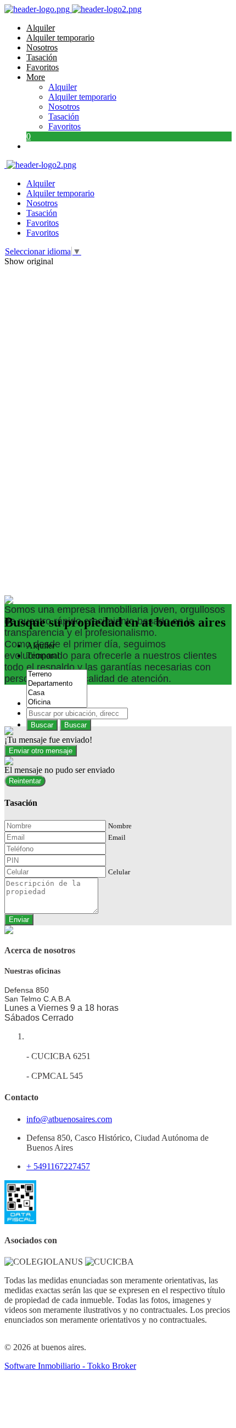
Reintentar (25, 781)
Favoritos (42, 67)
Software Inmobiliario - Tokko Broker (70, 1365)
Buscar (42, 725)
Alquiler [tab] (40, 645)
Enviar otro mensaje (40, 751)
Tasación (41, 57)
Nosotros (42, 47)
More (35, 77)
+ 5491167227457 (58, 1166)
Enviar (19, 919)
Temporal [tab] (42, 655)
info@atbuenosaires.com (69, 1119)
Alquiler (40, 27)
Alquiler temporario (60, 37)
